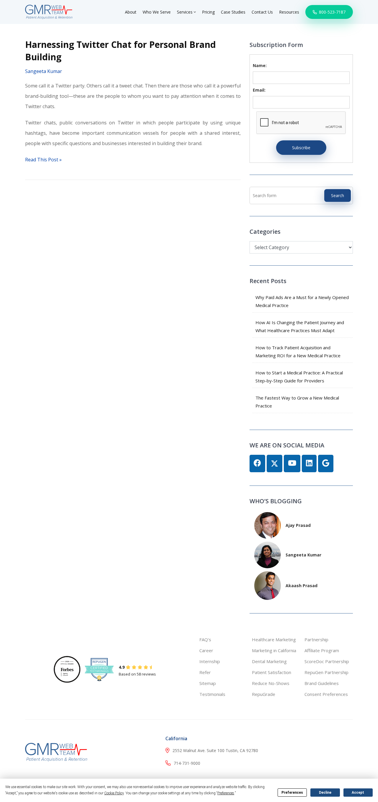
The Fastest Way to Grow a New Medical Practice (297, 402)
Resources (289, 12)
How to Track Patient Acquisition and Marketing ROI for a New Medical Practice (297, 351)
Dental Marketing (269, 661)
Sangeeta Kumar (43, 71)
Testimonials (212, 694)
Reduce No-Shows (270, 683)
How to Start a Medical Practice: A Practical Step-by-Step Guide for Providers (299, 377)
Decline (325, 792)
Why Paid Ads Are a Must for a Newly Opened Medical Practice (302, 301)
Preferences (292, 792)
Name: (260, 65)
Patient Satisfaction (271, 672)
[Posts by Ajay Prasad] (267, 524)
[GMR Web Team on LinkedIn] (309, 463)
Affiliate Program (321, 650)
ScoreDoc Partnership (326, 661)
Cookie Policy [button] (114, 793)
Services (185, 12)
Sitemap (207, 683)
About (130, 12)
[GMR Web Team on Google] (325, 463)
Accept (358, 792)
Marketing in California (274, 650)
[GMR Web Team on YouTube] (292, 463)
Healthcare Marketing (274, 639)
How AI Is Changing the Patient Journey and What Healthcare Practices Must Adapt (299, 326)
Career (206, 650)
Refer (205, 672)
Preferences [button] (225, 793)
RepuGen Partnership (326, 672)
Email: (259, 90)
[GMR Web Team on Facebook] (257, 463)
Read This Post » (43, 159)
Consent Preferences (326, 694)
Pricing (208, 12)
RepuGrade (263, 694)
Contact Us (262, 12)
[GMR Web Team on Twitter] (274, 463)
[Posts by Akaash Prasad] (267, 585)
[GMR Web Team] (48, 11)
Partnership (316, 639)
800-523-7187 (332, 12)
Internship (209, 661)
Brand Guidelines (321, 683)
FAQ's (205, 639)
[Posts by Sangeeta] (267, 554)
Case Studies (233, 12)
